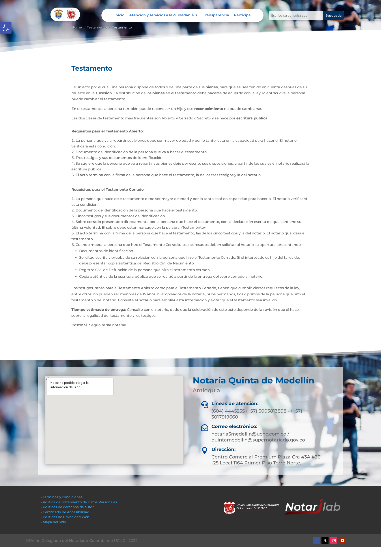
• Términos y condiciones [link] (61, 497)
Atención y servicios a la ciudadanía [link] (161, 15)
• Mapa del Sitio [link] (54, 522)
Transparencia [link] (216, 15)
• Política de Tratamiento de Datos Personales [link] (79, 502)
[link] (5, 28)
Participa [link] (242, 15)
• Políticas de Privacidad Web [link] (65, 517)
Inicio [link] (119, 15)
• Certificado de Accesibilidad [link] (65, 512)
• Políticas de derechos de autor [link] (67, 507)
